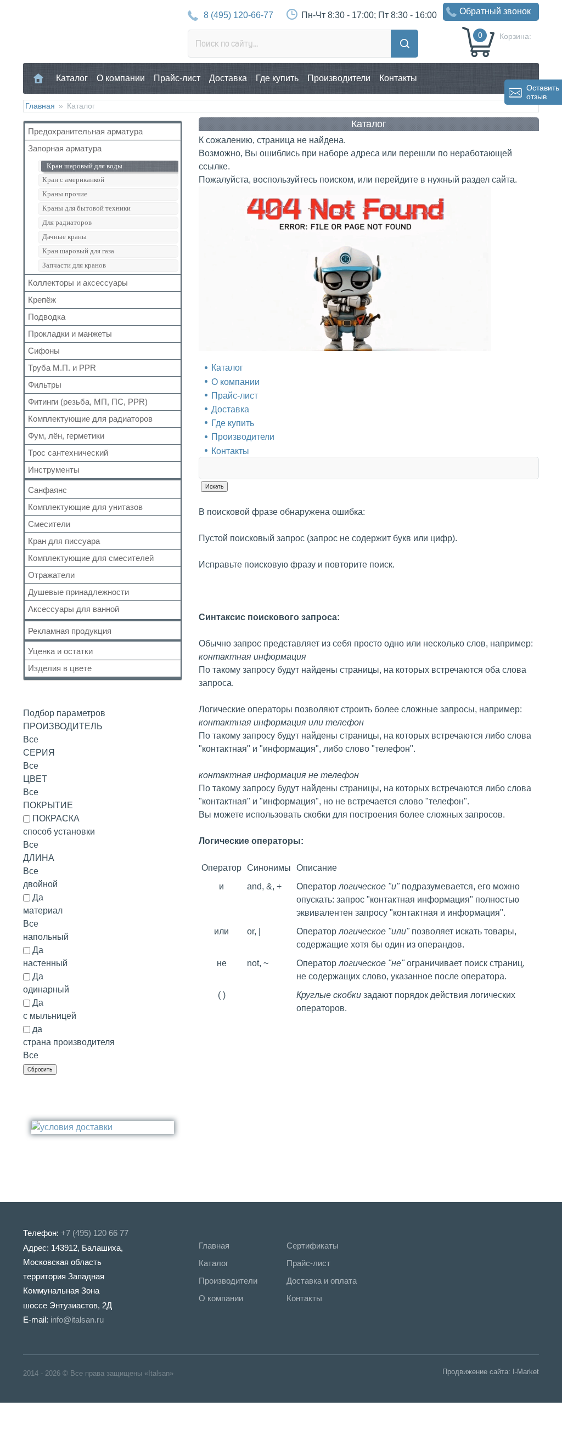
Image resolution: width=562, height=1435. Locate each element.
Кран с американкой (73, 179)
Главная (39, 78)
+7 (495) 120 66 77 (94, 1233)
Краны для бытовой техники (86, 208)
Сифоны (44, 350)
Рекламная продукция (69, 631)
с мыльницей (49, 1015)
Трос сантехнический (68, 452)
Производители (338, 78)
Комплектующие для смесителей (91, 558)
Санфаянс (47, 490)
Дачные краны (64, 236)
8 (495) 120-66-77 (238, 15)
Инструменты (54, 469)
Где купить (277, 78)
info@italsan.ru (77, 1319)
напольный (46, 936)
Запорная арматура (65, 148)
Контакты (398, 78)
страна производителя (69, 1042)
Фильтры (44, 384)
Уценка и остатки (60, 651)
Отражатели (51, 575)
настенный (45, 963)
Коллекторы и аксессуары (78, 282)
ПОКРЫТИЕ (48, 805)
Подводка (46, 316)
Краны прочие (64, 194)
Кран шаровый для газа (78, 251)
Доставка (228, 78)
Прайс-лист (177, 78)
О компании (121, 78)
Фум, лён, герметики (66, 435)
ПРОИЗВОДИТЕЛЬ (63, 726)
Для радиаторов (67, 222)
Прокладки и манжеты (70, 333)
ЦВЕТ (35, 779)
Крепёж (42, 299)
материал (43, 910)
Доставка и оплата (321, 1280)
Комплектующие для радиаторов (90, 418)
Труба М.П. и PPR (62, 367)
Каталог (72, 78)
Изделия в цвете (60, 668)
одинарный (46, 989)
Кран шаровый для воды (84, 166)
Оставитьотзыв (542, 92)
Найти (404, 44)
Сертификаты (312, 1245)
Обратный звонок (495, 11)
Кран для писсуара (64, 541)
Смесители (49, 524)
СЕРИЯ (39, 752)
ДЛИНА (38, 858)
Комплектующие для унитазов (85, 507)
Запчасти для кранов (74, 265)
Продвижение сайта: (476, 1372)
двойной (40, 884)
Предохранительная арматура (85, 131)
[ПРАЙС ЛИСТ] (55, 1418)
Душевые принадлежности (78, 592)
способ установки (59, 831)
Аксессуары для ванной (73, 609)
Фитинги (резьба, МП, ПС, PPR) (88, 401)
